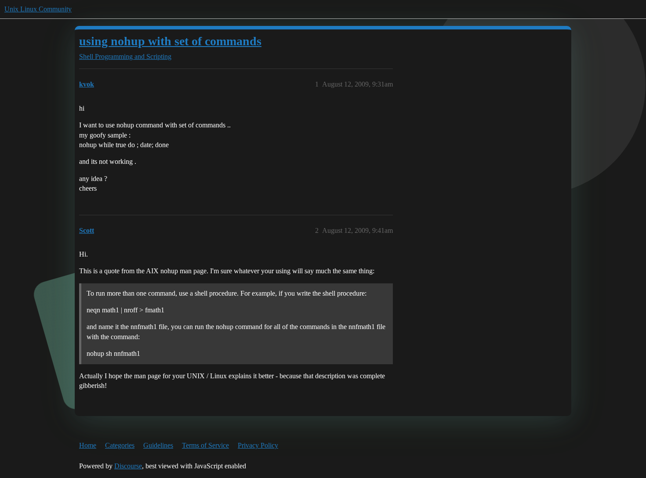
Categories (119, 445)
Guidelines (158, 445)
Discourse (128, 466)
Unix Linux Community (38, 9)
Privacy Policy (258, 445)
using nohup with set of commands (170, 41)
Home (87, 445)
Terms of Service (205, 445)
